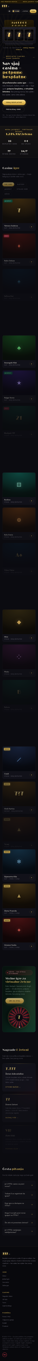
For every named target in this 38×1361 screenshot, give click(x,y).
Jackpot (8, 187)
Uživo (7, 192)
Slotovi (20, 183)
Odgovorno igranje (8, 1320)
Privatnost (5, 1326)
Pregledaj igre (13, 109)
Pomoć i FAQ (6, 1316)
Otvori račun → (13, 1086)
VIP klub (4, 1299)
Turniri (4, 1302)
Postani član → (12, 1146)
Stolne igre (22, 187)
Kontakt (4, 1323)
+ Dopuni (25, 11)
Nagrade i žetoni (7, 1296)
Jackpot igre (5, 1279)
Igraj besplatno (14, 102)
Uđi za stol (14, 1000)
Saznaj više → (12, 1116)
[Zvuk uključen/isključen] (9, 11)
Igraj (33, 11)
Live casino (5, 1282)
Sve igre (8, 183)
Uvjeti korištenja (6, 1306)
